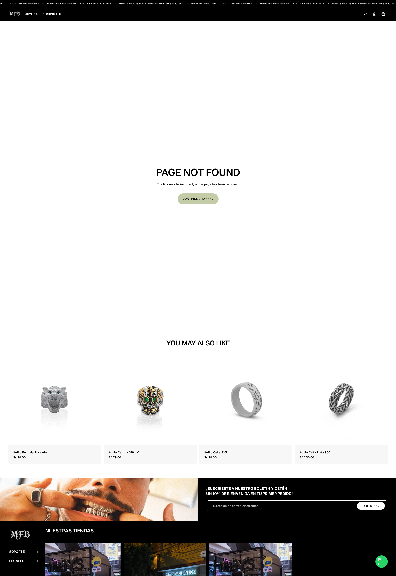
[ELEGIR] (95, 439)
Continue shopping (198, 198)
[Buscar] (365, 14)
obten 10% (371, 506)
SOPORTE (17, 552)
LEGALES (16, 561)
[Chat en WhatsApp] (381, 561)
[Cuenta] (374, 14)
